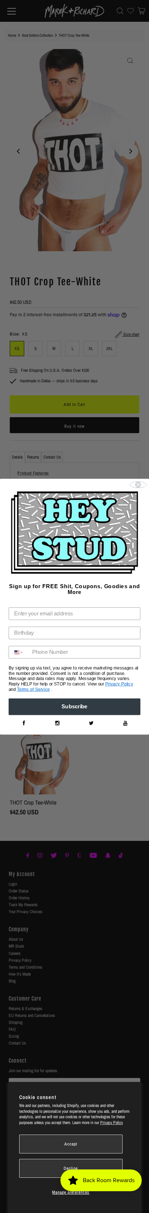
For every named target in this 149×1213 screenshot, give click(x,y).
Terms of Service (33, 689)
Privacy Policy (111, 1123)
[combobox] (19, 652)
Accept (70, 1144)
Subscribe (74, 706)
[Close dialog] (138, 484)
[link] (23, 723)
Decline (71, 1168)
